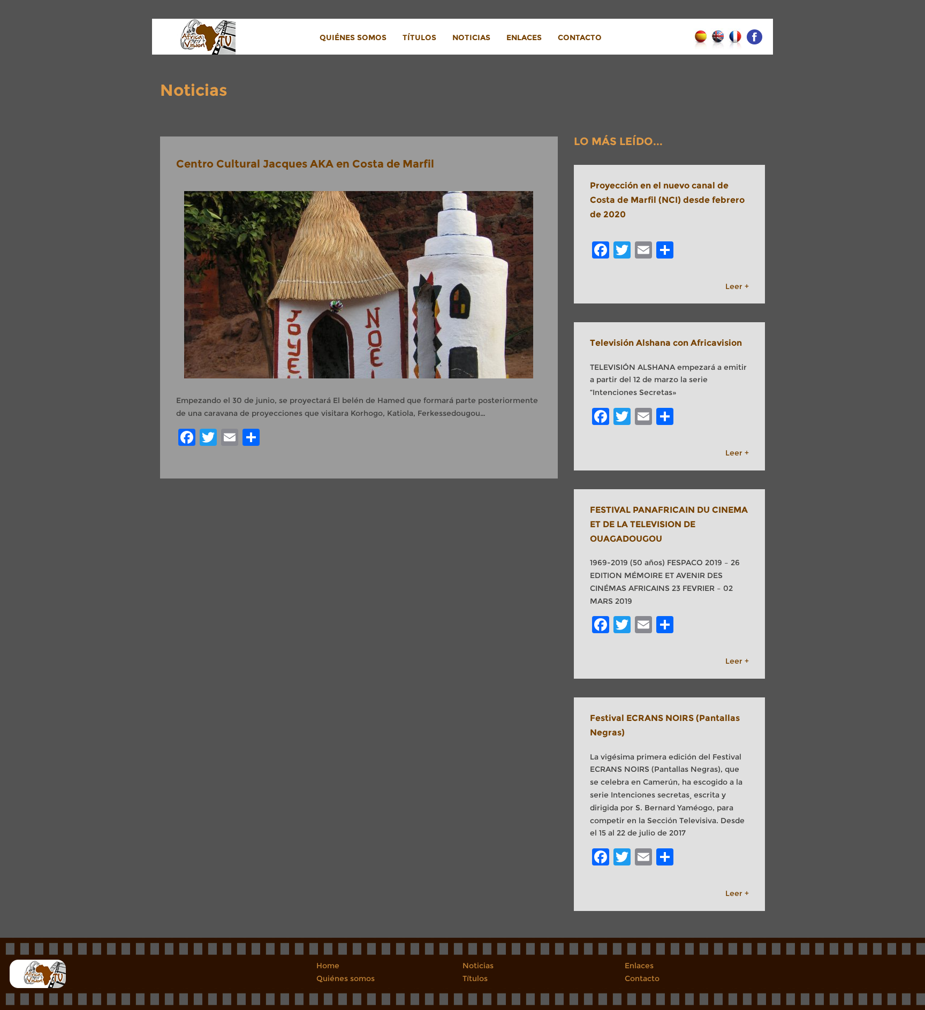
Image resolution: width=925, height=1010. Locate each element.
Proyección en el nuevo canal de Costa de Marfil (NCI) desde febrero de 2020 (667, 199)
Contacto (580, 37)
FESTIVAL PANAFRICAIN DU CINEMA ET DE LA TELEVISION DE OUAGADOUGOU (669, 524)
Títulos (419, 37)
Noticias (471, 37)
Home (327, 965)
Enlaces (524, 37)
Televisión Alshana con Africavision (666, 343)
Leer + (737, 286)
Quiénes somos (353, 37)
